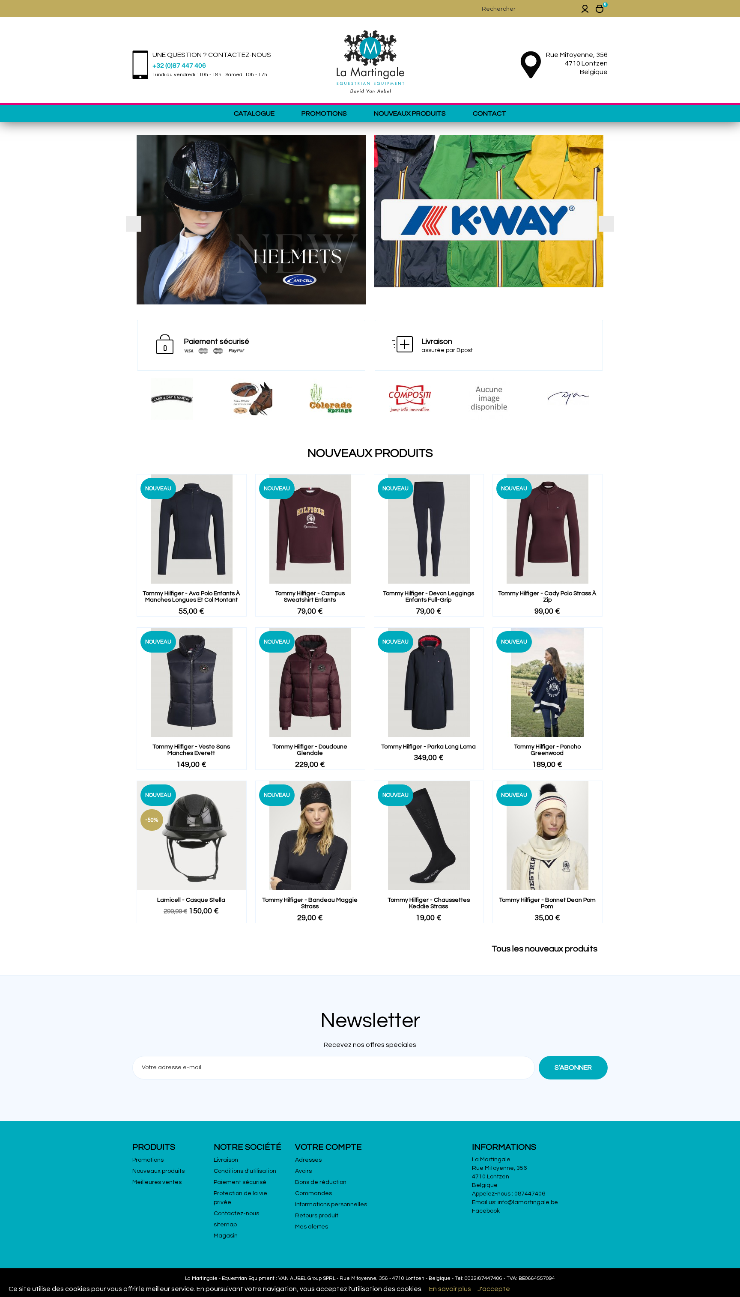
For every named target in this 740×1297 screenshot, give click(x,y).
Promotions (324, 113)
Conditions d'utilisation (245, 1171)
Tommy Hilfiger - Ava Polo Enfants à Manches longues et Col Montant (191, 596)
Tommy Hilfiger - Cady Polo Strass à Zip (547, 596)
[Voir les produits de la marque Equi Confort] (568, 399)
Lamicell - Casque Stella (191, 900)
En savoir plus (450, 1288)
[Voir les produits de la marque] (409, 399)
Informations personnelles (331, 1205)
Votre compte (328, 1147)
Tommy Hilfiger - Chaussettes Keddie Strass (429, 903)
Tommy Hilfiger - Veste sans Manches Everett (191, 750)
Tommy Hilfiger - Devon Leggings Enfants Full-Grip (428, 596)
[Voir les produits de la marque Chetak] (172, 399)
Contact (489, 113)
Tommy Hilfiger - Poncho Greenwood (547, 750)
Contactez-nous (236, 1213)
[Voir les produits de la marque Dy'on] (489, 399)
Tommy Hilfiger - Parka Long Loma (428, 747)
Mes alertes (311, 1227)
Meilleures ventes (157, 1182)
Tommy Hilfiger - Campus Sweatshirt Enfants (310, 596)
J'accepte (493, 1288)
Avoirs (303, 1171)
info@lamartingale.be (528, 1202)
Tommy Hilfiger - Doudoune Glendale (309, 750)
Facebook (486, 1211)
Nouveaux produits (410, 113)
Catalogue (254, 113)
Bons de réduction (320, 1182)
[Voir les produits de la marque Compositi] (330, 399)
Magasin (226, 1236)
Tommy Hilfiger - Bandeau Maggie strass (310, 903)
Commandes (313, 1193)
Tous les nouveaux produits (549, 949)
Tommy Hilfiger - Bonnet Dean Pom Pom (547, 903)
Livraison (226, 1160)
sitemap (225, 1225)
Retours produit (316, 1216)
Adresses (308, 1160)
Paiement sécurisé (240, 1182)
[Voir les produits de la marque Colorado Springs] (251, 399)
